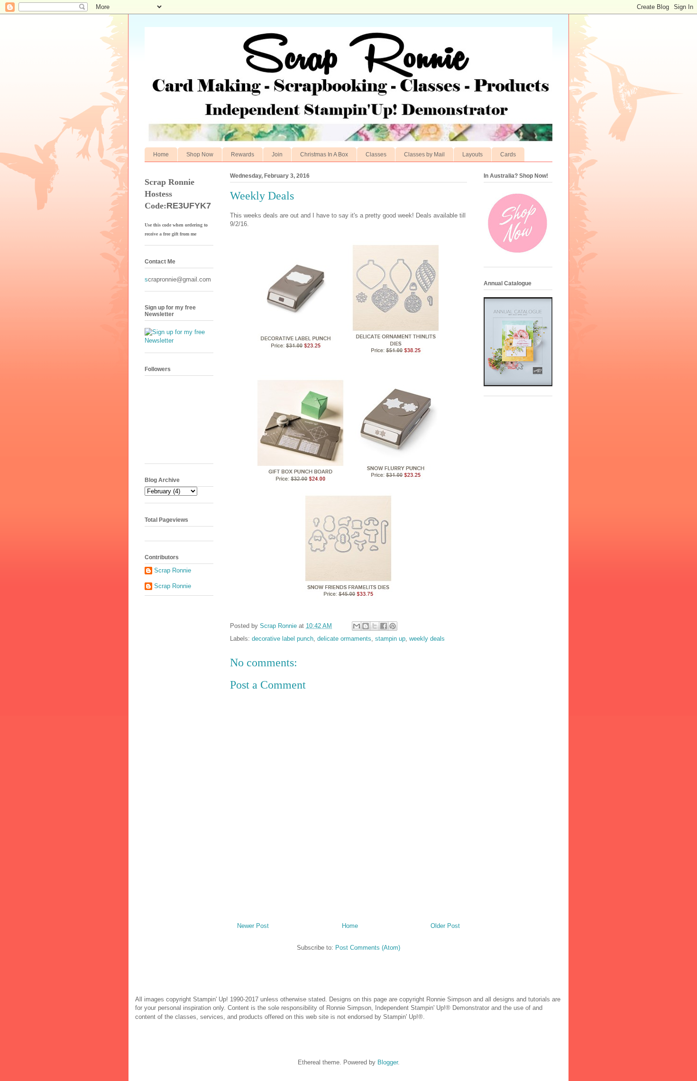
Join (277, 154)
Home (161, 154)
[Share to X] (374, 626)
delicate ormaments (344, 638)
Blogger (387, 1062)
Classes (376, 154)
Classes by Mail (424, 154)
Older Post (445, 925)
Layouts (472, 154)
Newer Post (253, 925)
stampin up (390, 638)
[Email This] (356, 626)
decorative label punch (282, 638)
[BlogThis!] (365, 626)
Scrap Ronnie (172, 570)
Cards (508, 154)
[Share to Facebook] (383, 626)
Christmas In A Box (324, 154)
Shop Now (199, 154)
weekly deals (427, 638)
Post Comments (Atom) (367, 947)
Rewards (242, 154)
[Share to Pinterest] (392, 626)
